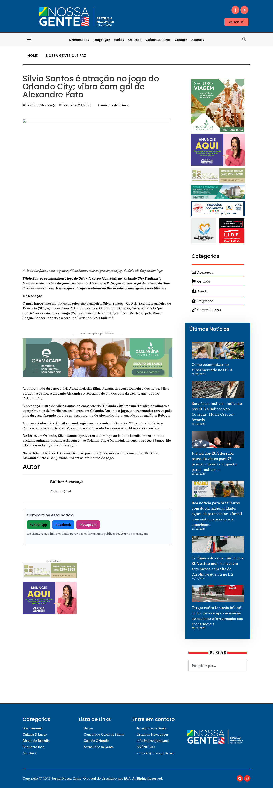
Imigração (101, 40)
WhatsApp (38, 525)
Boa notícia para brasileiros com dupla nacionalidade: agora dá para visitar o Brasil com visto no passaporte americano (217, 514)
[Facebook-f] (235, 10)
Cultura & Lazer (157, 40)
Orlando (134, 40)
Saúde (119, 40)
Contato (180, 40)
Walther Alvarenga (66, 481)
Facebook (63, 525)
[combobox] (217, 665)
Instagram (88, 524)
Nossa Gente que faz (66, 56)
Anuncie (197, 40)
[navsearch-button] (246, 40)
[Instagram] (244, 10)
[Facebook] (240, 778)
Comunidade (79, 40)
